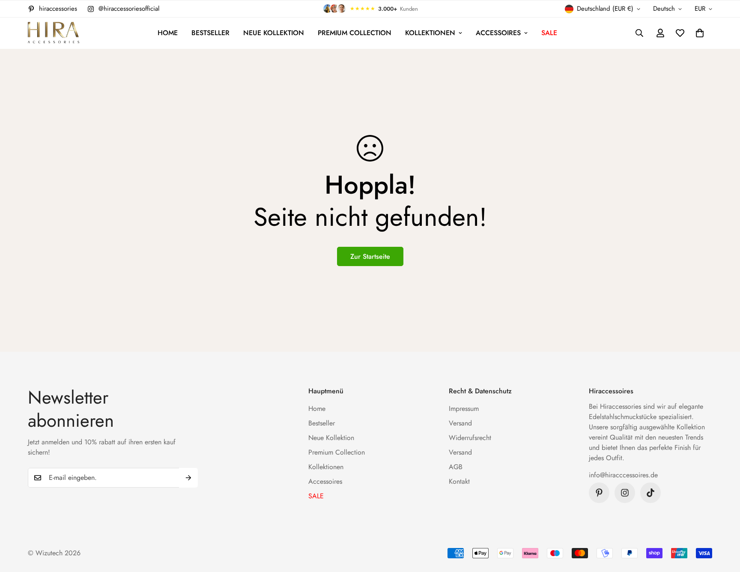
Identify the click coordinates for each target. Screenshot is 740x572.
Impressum (464, 408)
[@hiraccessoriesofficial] (625, 492)
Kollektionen (430, 33)
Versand (460, 423)
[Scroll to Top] (723, 525)
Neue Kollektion (273, 33)
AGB (455, 467)
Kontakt (459, 481)
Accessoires (498, 33)
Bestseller (210, 33)
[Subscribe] (188, 478)
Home (168, 33)
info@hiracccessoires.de (623, 475)
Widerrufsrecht (470, 438)
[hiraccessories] (53, 33)
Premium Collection (354, 33)
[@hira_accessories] (650, 492)
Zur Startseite (370, 256)
